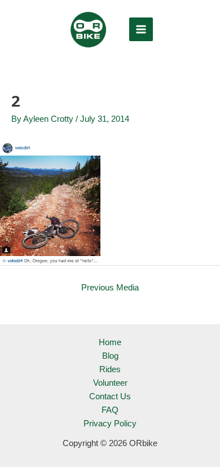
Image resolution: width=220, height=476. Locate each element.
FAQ (110, 410)
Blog (110, 355)
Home (110, 342)
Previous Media (110, 287)
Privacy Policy (110, 423)
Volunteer (110, 382)
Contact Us (110, 396)
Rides (110, 369)
